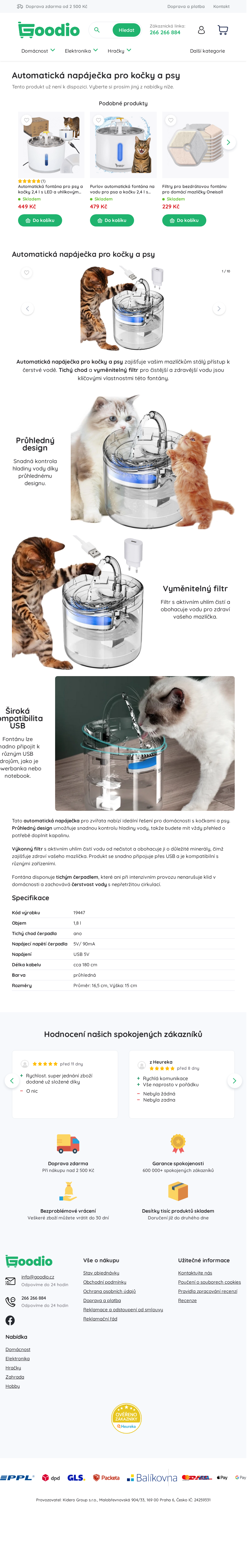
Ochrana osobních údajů (109, 1291)
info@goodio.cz (37, 1277)
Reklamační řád (100, 1319)
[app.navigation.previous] (18, 142)
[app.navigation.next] (228, 142)
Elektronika (78, 51)
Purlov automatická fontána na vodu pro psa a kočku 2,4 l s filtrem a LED (122, 189)
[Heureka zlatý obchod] (126, 1418)
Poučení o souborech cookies (209, 1282)
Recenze (187, 1300)
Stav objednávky (101, 1273)
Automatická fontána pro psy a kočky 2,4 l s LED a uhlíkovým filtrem (50, 189)
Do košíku (43, 220)
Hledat (126, 30)
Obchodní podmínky (104, 1282)
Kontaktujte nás (195, 1273)
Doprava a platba (186, 6)
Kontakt (221, 6)
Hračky (116, 51)
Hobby (13, 1386)
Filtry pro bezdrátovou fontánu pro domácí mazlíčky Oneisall (194, 189)
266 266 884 (165, 32)
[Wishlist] (26, 120)
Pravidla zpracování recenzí (207, 1291)
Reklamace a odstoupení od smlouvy (123, 1309)
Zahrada (15, 1377)
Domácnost (34, 51)
